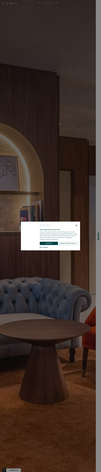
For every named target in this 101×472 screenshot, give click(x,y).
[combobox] (76, 225)
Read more (55, 239)
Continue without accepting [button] (69, 243)
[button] (44, 247)
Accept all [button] (49, 243)
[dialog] (50, 236)
